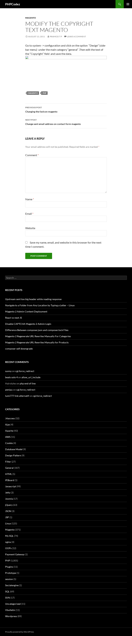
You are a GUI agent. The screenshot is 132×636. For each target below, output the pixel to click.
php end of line (28, 383)
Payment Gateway (14, 554)
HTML (8, 473)
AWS (7, 436)
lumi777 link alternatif (17, 395)
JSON (8, 511)
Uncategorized (13, 603)
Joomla (9, 498)
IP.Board (9, 480)
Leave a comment (76, 36)
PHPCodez (12, 4)
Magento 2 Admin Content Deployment (26, 311)
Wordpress (11, 616)
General (9, 467)
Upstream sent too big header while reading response (33, 299)
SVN (7, 597)
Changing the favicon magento (41, 109)
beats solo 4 (11, 377)
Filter (8, 461)
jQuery (9, 504)
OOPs (8, 548)
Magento (30, 17)
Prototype (10, 572)
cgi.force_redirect (24, 371)
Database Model (14, 449)
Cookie (9, 443)
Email (29, 213)
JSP (7, 517)
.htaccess (10, 418)
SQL (7, 591)
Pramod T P (56, 36)
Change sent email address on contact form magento (53, 122)
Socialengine (12, 585)
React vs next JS (13, 317)
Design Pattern (13, 455)
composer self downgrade (19, 348)
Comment (32, 155)
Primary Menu (128, 4)
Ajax (7, 424)
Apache (9, 430)
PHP (44, 93)
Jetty (7, 492)
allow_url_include (30, 377)
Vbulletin (10, 610)
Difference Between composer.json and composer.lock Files (36, 330)
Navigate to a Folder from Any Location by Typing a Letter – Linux (40, 305)
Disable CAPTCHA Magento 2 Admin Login (28, 323)
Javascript (10, 486)
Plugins (9, 566)
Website (30, 228)
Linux (8, 523)
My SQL (9, 535)
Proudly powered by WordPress (19, 632)
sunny (8, 371)
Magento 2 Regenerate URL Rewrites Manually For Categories (38, 336)
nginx (8, 542)
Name (29, 199)
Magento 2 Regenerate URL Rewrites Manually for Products (37, 342)
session (9, 579)
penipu (9, 389)
